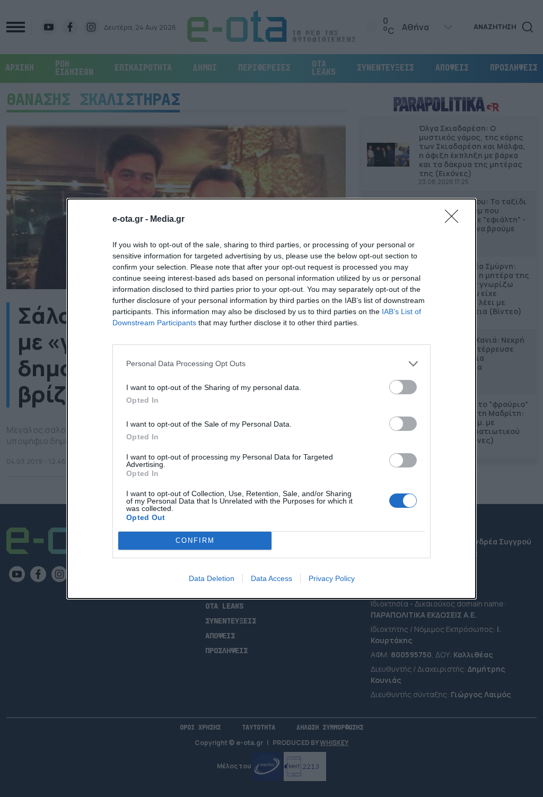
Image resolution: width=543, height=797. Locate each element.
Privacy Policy (332, 578)
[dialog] (271, 399)
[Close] (455, 220)
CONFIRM (195, 540)
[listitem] (271, 363)
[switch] (403, 387)
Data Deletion (211, 578)
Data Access (271, 578)
